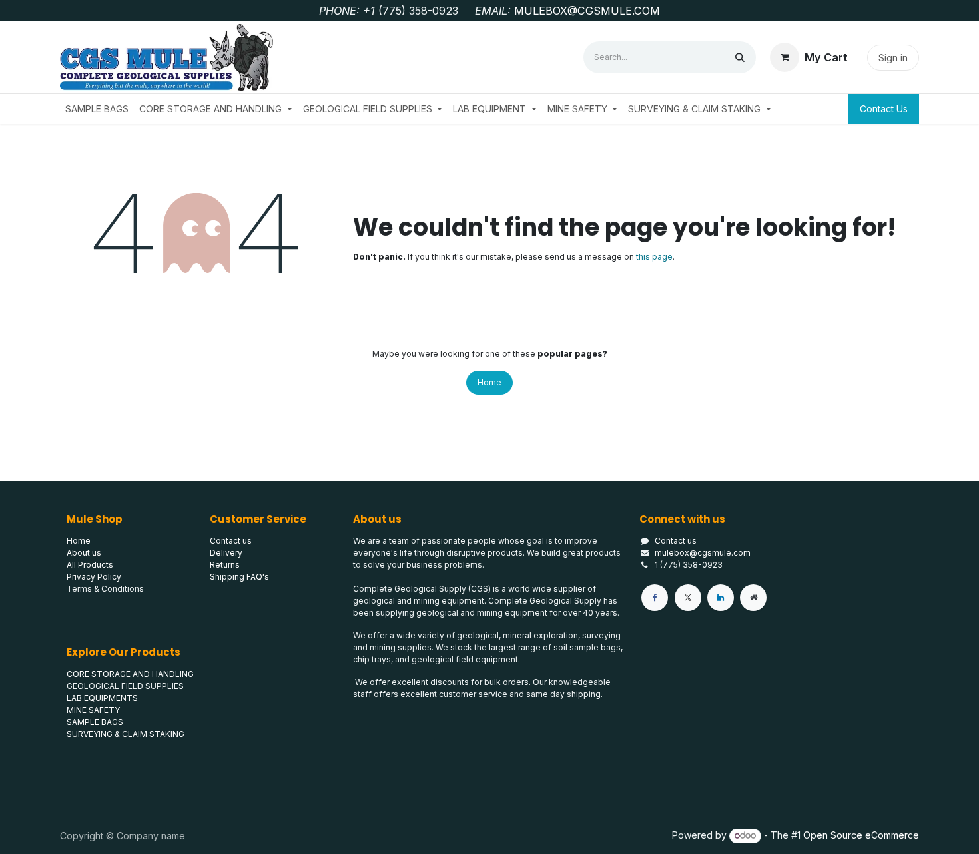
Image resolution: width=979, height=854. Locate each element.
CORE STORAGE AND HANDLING (130, 674)
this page (654, 257)
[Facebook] (654, 597)
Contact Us (884, 108)
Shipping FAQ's (239, 577)
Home (489, 382)
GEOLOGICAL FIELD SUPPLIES (125, 686)
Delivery (226, 553)
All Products (90, 565)
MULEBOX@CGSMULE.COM (587, 10)
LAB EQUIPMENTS (102, 698)
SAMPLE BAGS (95, 722)
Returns (225, 565)
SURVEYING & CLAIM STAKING (125, 734)
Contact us (676, 541)
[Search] (740, 57)
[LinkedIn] (720, 597)
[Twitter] (688, 597)
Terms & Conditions (105, 589)
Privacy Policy (94, 577)
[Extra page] (753, 597)
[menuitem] (97, 109)
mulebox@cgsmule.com (703, 553)
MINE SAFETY (93, 710)
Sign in (893, 57)
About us (84, 553)
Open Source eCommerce (861, 835)
